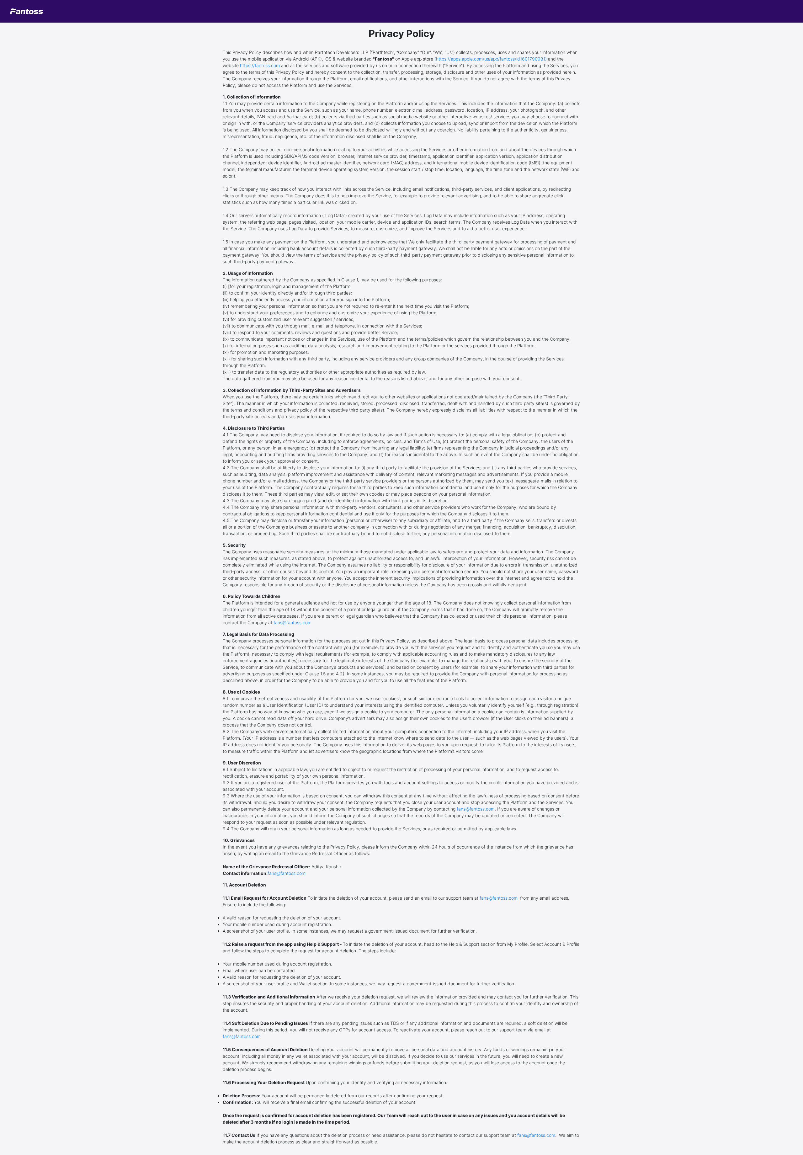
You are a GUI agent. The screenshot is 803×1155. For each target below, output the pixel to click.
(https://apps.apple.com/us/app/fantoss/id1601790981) (490, 58)
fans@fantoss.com (292, 622)
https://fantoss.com (260, 65)
